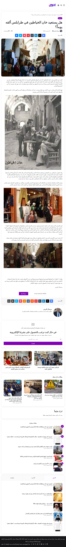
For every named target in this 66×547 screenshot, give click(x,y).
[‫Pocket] (24, 35)
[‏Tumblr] (32, 35)
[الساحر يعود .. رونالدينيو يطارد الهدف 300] (57, 507)
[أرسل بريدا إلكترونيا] (52, 31)
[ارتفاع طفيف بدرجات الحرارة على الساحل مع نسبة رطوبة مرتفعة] (57, 497)
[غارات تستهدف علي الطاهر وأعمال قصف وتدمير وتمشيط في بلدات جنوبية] (57, 450)
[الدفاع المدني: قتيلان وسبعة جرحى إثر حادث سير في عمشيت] (53, 386)
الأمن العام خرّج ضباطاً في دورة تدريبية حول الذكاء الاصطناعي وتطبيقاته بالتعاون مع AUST (33, 396)
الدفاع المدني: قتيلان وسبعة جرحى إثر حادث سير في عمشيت (53, 395)
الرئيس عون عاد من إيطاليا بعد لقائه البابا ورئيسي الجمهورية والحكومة (36, 427)
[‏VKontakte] (28, 301)
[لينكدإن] (36, 35)
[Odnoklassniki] (24, 301)
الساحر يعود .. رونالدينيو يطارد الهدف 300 (42, 503)
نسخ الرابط (23, 293)
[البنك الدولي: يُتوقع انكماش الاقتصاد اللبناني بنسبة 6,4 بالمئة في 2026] (57, 459)
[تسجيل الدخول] (58, 5)
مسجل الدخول (52, 415)
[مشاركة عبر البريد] (12, 301)
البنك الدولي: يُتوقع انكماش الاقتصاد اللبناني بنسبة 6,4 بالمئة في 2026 (36, 456)
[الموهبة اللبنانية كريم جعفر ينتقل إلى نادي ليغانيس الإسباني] (57, 517)
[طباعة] (9, 301)
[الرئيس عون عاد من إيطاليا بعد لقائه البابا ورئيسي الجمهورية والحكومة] (57, 430)
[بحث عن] (61, 5)
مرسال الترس (56, 31)
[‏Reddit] (32, 301)
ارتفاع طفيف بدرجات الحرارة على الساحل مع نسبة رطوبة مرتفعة (37, 493)
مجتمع (55, 14)
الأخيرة (33, 478)
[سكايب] (20, 35)
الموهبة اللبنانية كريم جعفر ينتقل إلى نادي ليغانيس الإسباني (38, 513)
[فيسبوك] (43, 35)
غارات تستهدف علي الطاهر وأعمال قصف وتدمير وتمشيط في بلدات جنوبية (35, 446)
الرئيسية (59, 14)
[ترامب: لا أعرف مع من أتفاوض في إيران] (57, 467)
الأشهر (54, 478)
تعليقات (12, 478)
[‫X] (39, 35)
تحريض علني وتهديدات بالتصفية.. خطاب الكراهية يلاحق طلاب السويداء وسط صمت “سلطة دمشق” (29, 436)
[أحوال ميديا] (52, 5)
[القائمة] (64, 5)
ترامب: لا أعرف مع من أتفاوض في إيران (42, 463)
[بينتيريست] (28, 35)
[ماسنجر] (16, 35)
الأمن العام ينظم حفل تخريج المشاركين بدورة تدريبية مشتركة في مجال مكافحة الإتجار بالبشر (13, 399)
